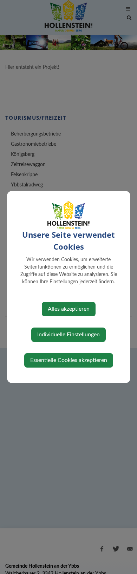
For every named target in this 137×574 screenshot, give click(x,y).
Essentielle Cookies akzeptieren (68, 360)
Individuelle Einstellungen (68, 334)
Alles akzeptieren (69, 309)
